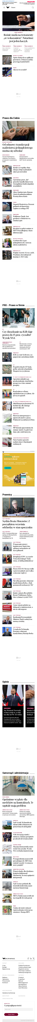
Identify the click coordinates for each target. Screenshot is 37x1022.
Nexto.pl (20, 981)
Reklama (4, 977)
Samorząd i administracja (15, 773)
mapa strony (5, 995)
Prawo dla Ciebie (11, 118)
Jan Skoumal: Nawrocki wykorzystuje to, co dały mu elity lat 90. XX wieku (13, 712)
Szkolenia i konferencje (8, 993)
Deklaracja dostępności (24, 972)
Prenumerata (6, 981)
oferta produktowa (7, 998)
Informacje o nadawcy (24, 970)
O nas (4, 965)
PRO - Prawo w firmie (13, 305)
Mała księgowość (23, 982)
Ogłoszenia (5, 979)
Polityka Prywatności (24, 965)
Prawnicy (7, 494)
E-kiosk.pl (21, 977)
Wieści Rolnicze (22, 986)
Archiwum (5, 982)
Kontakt (4, 967)
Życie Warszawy (22, 988)
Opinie (5, 681)
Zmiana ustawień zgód (24, 967)
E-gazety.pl (21, 979)
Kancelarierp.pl (22, 984)
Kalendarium (21, 995)
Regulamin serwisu (23, 969)
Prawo (13, 7)
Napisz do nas (6, 969)
